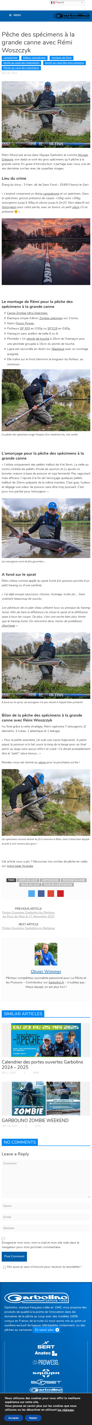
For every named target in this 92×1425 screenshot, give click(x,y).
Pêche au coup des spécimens (21, 67)
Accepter (13, 1418)
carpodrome (10, 57)
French (59, 2)
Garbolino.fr (56, 982)
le (66, 1410)
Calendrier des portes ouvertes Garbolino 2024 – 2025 (42, 1064)
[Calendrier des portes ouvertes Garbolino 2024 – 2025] (46, 1040)
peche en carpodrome (58, 884)
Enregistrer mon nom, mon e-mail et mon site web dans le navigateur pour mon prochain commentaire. (40, 1245)
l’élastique (58, 349)
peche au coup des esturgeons (21, 62)
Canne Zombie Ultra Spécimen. (27, 313)
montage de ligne (61, 57)
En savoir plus (44, 1330)
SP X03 (25, 328)
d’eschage (8, 626)
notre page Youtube (20, 866)
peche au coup (30, 884)
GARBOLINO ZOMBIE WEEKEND (35, 1121)
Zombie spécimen (51, 318)
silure (75, 207)
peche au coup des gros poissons (64, 62)
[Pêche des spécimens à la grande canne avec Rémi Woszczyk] (46, 114)
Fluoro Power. (25, 323)
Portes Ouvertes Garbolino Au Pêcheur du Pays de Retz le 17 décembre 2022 (28, 914)
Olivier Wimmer (46, 971)
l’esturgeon (9, 207)
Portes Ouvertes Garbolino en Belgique (28, 928)
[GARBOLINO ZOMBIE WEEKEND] (46, 1098)
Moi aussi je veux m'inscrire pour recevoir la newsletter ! (44, 1267)
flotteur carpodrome (34, 57)
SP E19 (52, 328)
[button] (5, 7)
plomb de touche (38, 339)
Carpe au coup (27, 880)
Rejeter (33, 1418)
